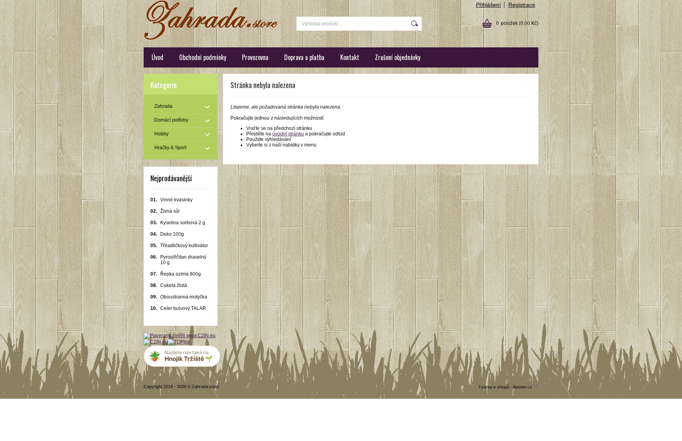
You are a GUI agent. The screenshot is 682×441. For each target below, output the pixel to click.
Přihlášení (488, 5)
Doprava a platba (304, 57)
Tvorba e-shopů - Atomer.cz (505, 387)
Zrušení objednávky (397, 57)
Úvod (157, 57)
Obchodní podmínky (202, 57)
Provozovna (255, 57)
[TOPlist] (178, 342)
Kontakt (349, 57)
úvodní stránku (288, 134)
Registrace (521, 5)
